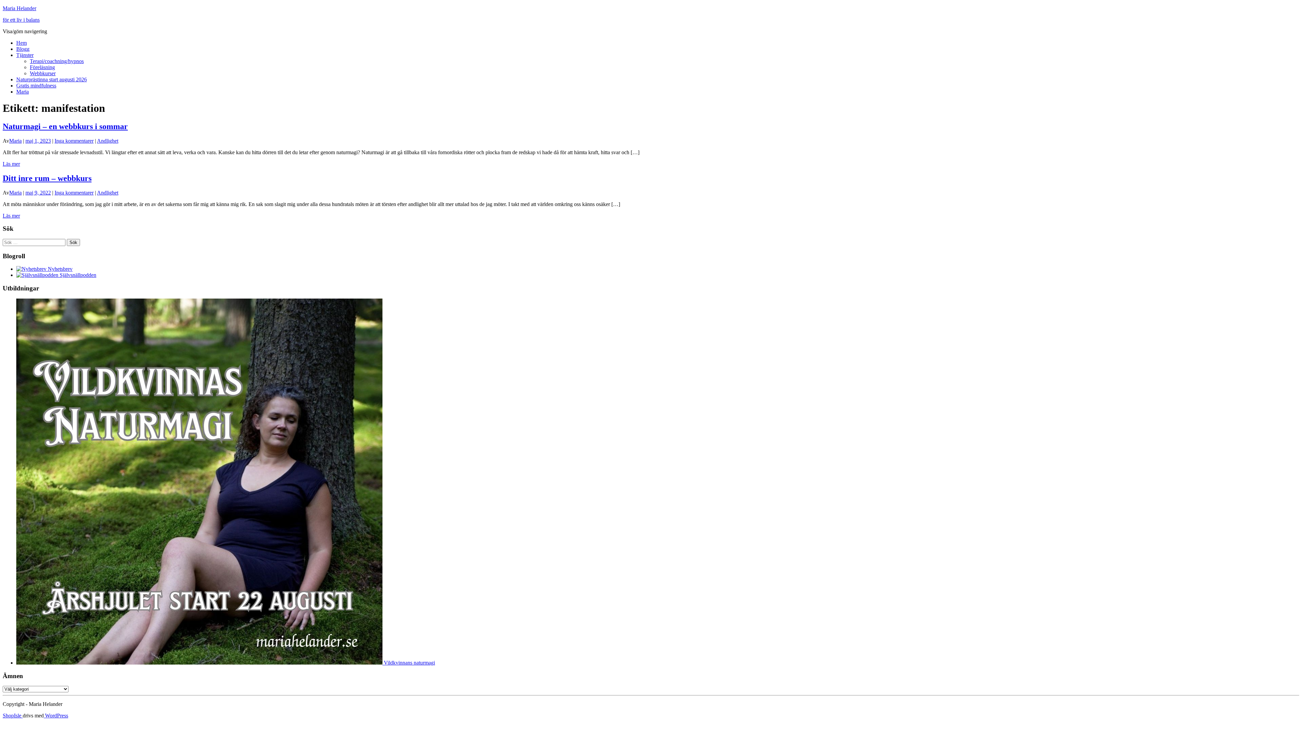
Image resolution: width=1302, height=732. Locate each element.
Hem (21, 43)
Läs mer (11, 164)
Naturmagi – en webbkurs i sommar (65, 126)
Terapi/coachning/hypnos (57, 61)
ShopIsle (13, 715)
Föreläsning (42, 67)
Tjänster (25, 55)
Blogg (22, 49)
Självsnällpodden (77, 275)
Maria (22, 92)
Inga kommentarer (74, 141)
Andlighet (107, 141)
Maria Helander (19, 8)
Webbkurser (43, 73)
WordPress (56, 715)
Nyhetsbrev (59, 269)
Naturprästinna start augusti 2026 (51, 79)
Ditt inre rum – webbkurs (47, 178)
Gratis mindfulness (36, 85)
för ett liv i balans (21, 20)
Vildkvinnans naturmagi (408, 663)
